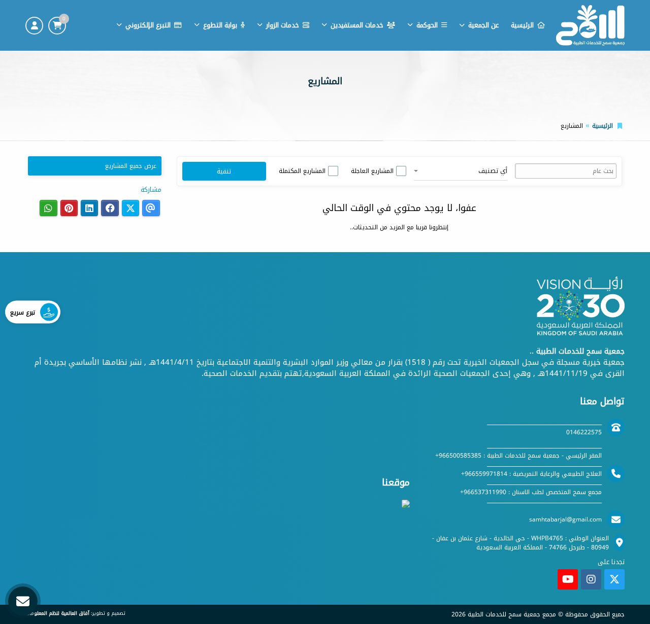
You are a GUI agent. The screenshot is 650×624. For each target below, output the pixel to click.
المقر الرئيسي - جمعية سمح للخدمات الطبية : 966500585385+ (518, 455)
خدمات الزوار (282, 25)
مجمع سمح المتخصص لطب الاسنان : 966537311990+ (531, 492)
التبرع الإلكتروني (148, 25)
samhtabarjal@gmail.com (565, 519)
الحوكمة (427, 25)
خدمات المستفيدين (357, 25)
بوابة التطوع (220, 25)
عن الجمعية (483, 25)
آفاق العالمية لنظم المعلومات (57, 613)
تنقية (224, 171)
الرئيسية (522, 25)
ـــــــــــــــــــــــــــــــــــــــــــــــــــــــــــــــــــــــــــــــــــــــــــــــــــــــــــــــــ (544, 423)
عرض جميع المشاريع (130, 165)
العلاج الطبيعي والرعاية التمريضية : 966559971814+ (531, 473)
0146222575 (584, 432)
